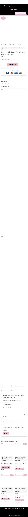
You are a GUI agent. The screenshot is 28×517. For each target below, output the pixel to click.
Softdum (17, 515)
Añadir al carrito (12, 64)
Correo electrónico (7, 421)
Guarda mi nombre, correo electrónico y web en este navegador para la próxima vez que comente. (13, 429)
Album (2, 56)
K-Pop (5, 44)
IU (1, 49)
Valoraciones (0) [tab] (5, 86)
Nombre (5, 416)
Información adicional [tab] (6, 83)
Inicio (2, 44)
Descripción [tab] (4, 81)
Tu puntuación (7, 404)
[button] (7, 13)
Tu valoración (7, 407)
